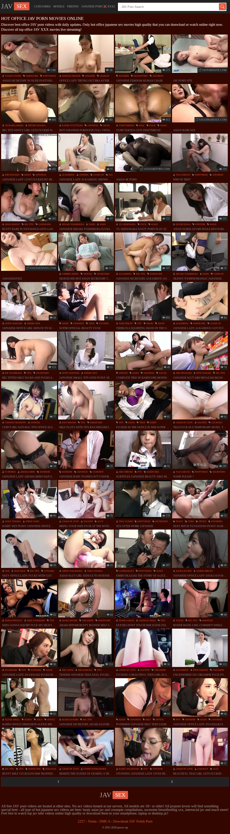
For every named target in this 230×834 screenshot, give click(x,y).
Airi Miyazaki (183, 373)
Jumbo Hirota (204, 571)
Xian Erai (19, 571)
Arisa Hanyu (12, 224)
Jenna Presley (13, 620)
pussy (179, 521)
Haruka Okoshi (70, 76)
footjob (200, 224)
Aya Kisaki (10, 670)
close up (98, 175)
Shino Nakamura (71, 571)
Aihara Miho (27, 472)
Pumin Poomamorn (94, 769)
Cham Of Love (184, 422)
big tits (29, 224)
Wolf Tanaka (12, 521)
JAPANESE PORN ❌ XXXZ (98, 6)
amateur (207, 620)
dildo (149, 323)
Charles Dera (147, 620)
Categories (42, 6)
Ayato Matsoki (13, 323)
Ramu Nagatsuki (128, 769)
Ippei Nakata (203, 373)
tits (28, 373)
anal (141, 125)
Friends (73, 6)
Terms (92, 821)
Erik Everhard (35, 620)
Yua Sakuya (182, 175)
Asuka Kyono (183, 571)
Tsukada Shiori (13, 125)
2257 (81, 821)
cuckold (216, 422)
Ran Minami (68, 422)
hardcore (31, 76)
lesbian (104, 76)
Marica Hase (126, 620)
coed (190, 521)
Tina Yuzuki (125, 521)
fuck (152, 125)
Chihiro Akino (70, 274)
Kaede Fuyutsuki (72, 125)
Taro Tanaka (94, 571)
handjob (44, 472)
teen (91, 323)
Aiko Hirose (125, 472)
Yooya (179, 620)
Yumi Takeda (126, 125)
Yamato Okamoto (15, 422)
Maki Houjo (125, 323)
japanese (157, 76)
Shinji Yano (32, 521)
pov (139, 472)
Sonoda (83, 175)
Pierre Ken (33, 323)
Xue (6, 571)
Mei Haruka (84, 670)
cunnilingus (126, 571)
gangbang (44, 224)
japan (106, 125)
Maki (102, 224)
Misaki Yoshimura (72, 224)
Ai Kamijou (68, 175)
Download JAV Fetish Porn (133, 821)
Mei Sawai (67, 670)
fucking (103, 323)
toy (139, 323)
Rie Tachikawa (13, 373)
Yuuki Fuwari (12, 76)
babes (28, 719)
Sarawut (202, 769)
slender (123, 76)
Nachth (202, 422)
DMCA (105, 821)
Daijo (91, 224)
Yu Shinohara (127, 224)
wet (121, 422)
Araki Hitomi (69, 620)
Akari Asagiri (69, 719)
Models (58, 6)
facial (162, 373)
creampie (87, 620)
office (202, 521)
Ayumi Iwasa (182, 224)
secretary (103, 274)
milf (148, 719)
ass (110, 175)
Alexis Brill (12, 719)
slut (100, 521)
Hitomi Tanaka (36, 125)
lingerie (89, 76)
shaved (87, 274)
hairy (153, 422)
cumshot (98, 472)
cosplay (218, 274)
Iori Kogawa (12, 175)
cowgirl (48, 571)
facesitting (140, 76)
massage (50, 769)
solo (39, 719)
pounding (216, 521)
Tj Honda (10, 472)
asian (163, 125)
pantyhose (49, 76)
